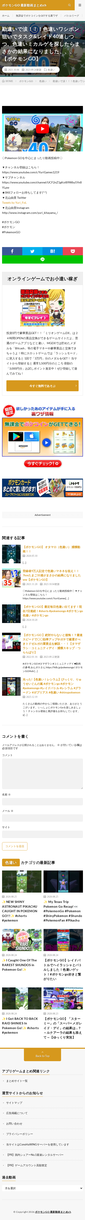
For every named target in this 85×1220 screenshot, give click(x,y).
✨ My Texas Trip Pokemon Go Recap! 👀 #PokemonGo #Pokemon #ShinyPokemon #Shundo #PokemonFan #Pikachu (63, 911)
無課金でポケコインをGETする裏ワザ (37, 15)
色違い (51, 69)
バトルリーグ (71, 15)
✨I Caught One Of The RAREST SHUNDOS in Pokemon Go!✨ (19, 964)
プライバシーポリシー (19, 1134)
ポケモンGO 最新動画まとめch (53, 1211)
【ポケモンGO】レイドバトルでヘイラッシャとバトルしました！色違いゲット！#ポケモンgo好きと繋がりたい (63, 969)
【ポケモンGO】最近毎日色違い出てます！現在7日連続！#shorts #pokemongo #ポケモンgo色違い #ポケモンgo (53, 611)
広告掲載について (17, 1113)
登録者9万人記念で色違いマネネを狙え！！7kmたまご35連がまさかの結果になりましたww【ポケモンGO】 (52, 575)
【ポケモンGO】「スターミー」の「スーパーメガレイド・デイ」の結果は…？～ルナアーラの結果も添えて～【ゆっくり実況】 (63, 1028)
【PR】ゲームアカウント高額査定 (26, 1165)
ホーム (5, 15)
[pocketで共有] (73, 251)
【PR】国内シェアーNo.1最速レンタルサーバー (35, 1154)
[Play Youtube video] (42, 128)
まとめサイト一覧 (17, 1080)
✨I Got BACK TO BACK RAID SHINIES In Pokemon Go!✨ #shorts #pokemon (20, 1026)
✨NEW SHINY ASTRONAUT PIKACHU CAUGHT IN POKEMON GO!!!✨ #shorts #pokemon (19, 911)
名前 (6, 794)
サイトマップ (14, 1102)
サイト (6, 827)
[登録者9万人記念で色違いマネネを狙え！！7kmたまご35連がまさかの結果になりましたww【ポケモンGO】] (11, 578)
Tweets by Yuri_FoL (14, 202)
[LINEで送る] (42, 259)
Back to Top (43, 1056)
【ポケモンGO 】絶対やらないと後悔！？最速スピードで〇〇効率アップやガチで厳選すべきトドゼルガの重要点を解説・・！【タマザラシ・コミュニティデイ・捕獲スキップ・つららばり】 (53, 643)
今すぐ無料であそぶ (42, 386)
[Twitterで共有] (32, 251)
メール (7, 811)
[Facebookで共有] (12, 251)
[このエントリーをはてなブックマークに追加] (52, 251)
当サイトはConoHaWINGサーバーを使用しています (37, 1144)
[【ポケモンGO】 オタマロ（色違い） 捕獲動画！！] (11, 554)
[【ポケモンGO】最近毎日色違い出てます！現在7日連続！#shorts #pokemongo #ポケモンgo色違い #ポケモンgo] (11, 613)
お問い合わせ (14, 1123)
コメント (7, 755)
